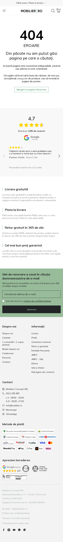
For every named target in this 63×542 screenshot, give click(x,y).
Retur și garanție (39, 346)
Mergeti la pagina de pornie (31, 89)
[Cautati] (53, 11)
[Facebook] (4, 530)
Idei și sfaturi (37, 367)
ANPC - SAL (37, 359)
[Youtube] (15, 530)
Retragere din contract (42, 372)
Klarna (34, 363)
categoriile (22, 78)
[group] (31, 151)
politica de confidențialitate (37, 301)
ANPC (34, 355)
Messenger (11, 409)
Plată (34, 337)
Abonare (31, 309)
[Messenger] (20, 530)
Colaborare (8, 353)
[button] (31, 3)
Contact (6, 362)
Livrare (34, 333)
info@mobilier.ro (14, 405)
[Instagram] (10, 530)
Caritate (6, 337)
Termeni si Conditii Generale (16, 518)
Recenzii (6, 357)
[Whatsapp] (25, 530)
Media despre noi (11, 349)
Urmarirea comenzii (41, 342)
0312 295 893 (12, 393)
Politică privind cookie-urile (15, 523)
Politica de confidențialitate (16, 513)
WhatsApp (11, 414)
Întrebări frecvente (40, 350)
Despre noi (7, 333)
